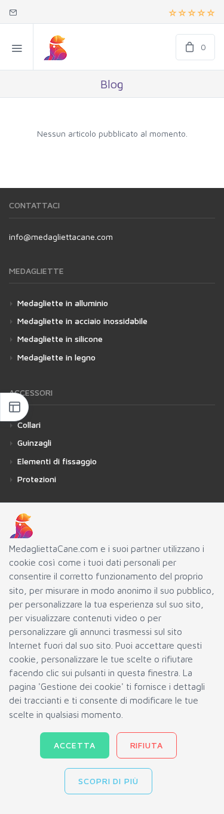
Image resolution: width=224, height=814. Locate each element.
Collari (29, 425)
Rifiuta (147, 745)
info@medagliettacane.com (61, 237)
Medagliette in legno (56, 357)
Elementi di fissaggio (57, 461)
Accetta (75, 745)
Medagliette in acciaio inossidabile (82, 321)
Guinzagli (34, 442)
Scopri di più (108, 781)
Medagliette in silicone (60, 339)
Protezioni (36, 479)
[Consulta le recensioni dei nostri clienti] (191, 12)
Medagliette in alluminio (62, 303)
